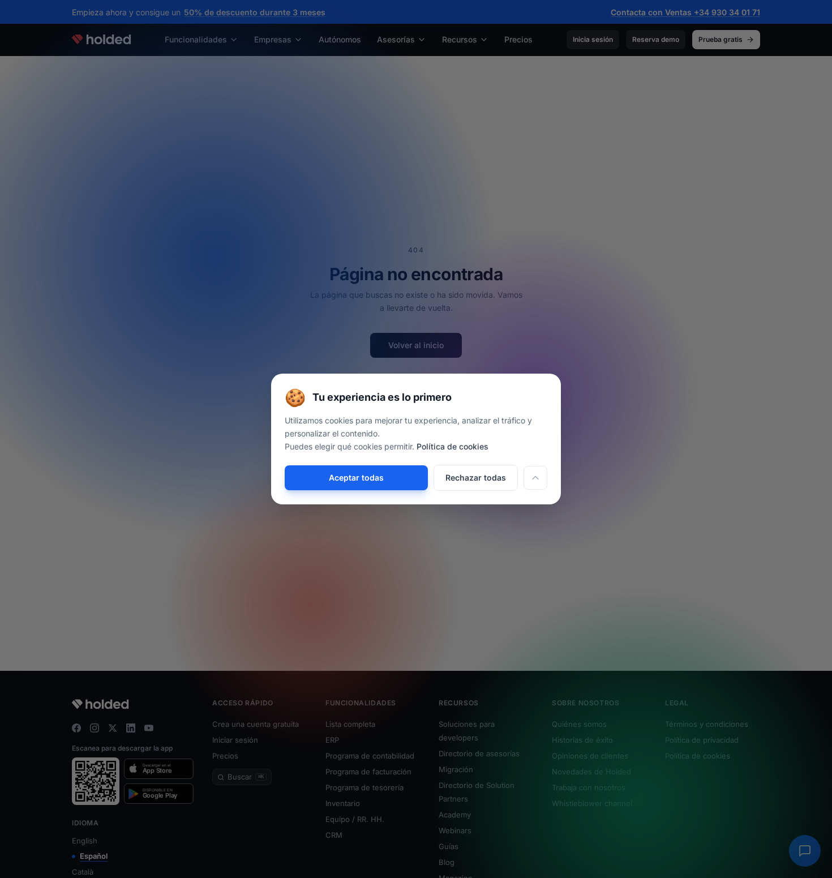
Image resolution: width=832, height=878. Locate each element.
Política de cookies (452, 446)
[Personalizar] (535, 478)
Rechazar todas (475, 477)
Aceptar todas (356, 477)
